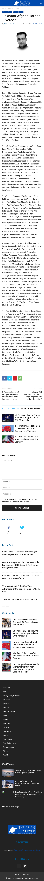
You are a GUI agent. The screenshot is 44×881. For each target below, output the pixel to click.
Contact (26, 874)
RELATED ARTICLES (10, 409)
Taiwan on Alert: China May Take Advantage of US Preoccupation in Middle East (21, 589)
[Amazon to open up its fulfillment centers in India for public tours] (8, 784)
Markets (6, 719)
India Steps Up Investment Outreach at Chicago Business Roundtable (26, 622)
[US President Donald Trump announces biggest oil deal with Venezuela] (8, 418)
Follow (22, 526)
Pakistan (15, 12)
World (21, 12)
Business (6, 688)
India (5, 715)
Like (8, 526)
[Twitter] (25, 866)
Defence (6, 699)
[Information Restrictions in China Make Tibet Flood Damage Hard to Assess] (8, 428)
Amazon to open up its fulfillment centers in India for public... (27, 783)
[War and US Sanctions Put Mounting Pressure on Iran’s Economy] (8, 439)
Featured (6, 707)
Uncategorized (8, 747)
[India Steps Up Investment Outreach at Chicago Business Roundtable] (6, 622)
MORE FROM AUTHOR (30, 409)
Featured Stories (13, 8)
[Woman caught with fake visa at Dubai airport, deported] (8, 773)
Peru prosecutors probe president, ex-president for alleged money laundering (28, 794)
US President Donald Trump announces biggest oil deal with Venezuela (27, 417)
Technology (7, 739)
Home (4, 8)
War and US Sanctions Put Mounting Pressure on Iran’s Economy (27, 439)
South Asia (7, 731)
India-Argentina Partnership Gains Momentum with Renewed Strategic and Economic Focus (26, 668)
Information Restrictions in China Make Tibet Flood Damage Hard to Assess (27, 428)
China (5, 692)
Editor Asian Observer (11, 24)
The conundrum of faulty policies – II (19, 599)
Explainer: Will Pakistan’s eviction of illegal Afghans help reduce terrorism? (33, 395)
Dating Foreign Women (11, 696)
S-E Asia (6, 727)
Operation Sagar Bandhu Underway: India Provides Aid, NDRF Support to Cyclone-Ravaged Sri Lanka (20, 565)
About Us (18, 874)
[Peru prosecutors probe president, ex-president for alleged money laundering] (8, 795)
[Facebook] (19, 866)
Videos (5, 751)
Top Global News (9, 743)
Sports (5, 735)
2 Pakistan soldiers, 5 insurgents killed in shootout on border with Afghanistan (10, 395)
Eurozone (6, 703)
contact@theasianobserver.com (27, 850)
